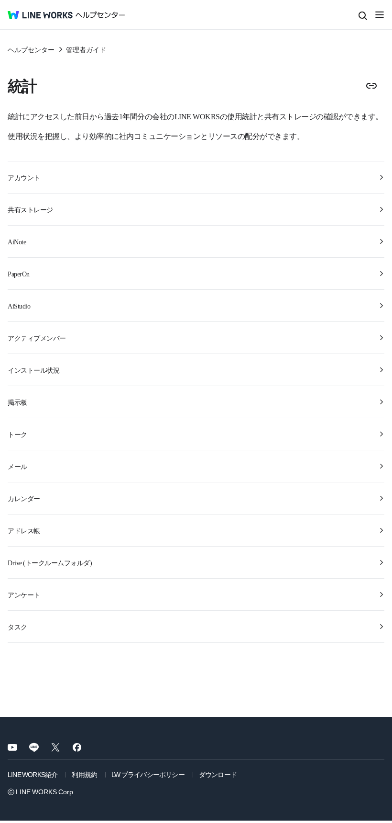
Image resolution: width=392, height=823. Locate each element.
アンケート (24, 594)
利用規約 (84, 774)
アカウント (24, 177)
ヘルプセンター (31, 49)
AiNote (17, 241)
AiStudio (19, 305)
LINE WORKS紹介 (32, 774)
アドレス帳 (24, 530)
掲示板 (17, 402)
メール (17, 466)
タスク (17, 626)
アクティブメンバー (37, 338)
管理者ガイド (86, 49)
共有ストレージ (30, 209)
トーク (17, 434)
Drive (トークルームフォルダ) (50, 562)
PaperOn (19, 273)
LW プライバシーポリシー (148, 774)
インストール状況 (33, 370)
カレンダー (24, 498)
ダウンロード (218, 774)
